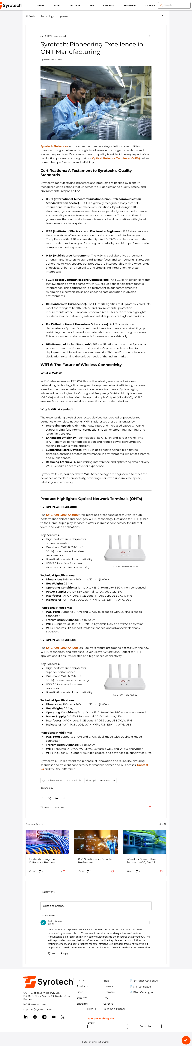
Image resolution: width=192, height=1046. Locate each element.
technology (47, 16)
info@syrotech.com (35, 1004)
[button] (130, 5)
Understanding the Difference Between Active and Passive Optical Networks (47, 861)
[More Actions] (150, 922)
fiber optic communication (100, 780)
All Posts (30, 16)
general (64, 16)
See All (162, 824)
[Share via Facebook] (41, 798)
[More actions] (150, 36)
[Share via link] (64, 798)
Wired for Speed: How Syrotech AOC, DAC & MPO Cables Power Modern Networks (141, 861)
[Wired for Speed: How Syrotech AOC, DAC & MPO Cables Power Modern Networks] (144, 842)
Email (90, 1022)
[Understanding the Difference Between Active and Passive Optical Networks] (47, 842)
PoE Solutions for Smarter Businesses (95, 861)
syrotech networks (52, 780)
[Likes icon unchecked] (50, 953)
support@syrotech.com (37, 1009)
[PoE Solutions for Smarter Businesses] (96, 842)
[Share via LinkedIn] (56, 798)
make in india (74, 780)
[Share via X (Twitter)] (49, 798)
